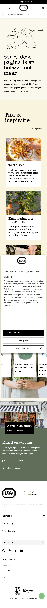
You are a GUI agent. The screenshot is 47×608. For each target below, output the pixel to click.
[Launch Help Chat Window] (42, 596)
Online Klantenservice (11, 468)
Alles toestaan (13, 333)
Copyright (6, 571)
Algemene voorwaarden (11, 577)
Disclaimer (6, 565)
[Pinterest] (9, 550)
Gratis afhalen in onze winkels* (24, 2)
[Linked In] (21, 550)
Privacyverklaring (8, 559)
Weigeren (23, 341)
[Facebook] (15, 550)
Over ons (7, 523)
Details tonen (22, 348)
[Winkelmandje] (42, 8)
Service (7, 515)
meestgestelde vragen (24, 454)
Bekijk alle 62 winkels (15, 430)
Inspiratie (8, 531)
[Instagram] (3, 550)
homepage (35, 88)
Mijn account (10, 8)
